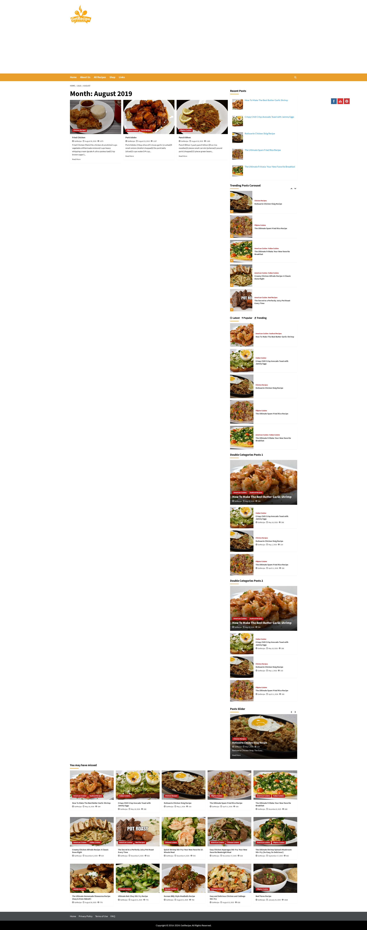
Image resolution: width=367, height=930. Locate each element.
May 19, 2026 (249, 501)
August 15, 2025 (228, 902)
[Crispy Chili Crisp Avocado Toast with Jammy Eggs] (242, 360)
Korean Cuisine (170, 889)
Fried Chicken (78, 137)
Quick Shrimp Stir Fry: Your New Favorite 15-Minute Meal (183, 851)
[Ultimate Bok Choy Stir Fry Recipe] (138, 878)
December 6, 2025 (91, 856)
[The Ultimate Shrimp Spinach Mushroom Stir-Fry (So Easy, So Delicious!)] (275, 831)
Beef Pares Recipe (263, 896)
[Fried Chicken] (95, 117)
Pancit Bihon (185, 137)
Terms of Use (101, 916)
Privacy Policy (85, 916)
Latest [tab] (236, 318)
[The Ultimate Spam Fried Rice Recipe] (241, 226)
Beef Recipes (272, 298)
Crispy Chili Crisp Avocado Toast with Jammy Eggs (272, 362)
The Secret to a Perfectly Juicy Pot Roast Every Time (272, 302)
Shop (112, 77)
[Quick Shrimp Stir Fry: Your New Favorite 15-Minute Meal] (183, 831)
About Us (85, 77)
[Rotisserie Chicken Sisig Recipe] (241, 202)
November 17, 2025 (230, 856)
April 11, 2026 (273, 568)
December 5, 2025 (137, 856)
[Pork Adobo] (148, 117)
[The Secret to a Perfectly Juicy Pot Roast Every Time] (241, 300)
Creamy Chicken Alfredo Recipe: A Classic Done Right (272, 277)
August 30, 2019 (90, 141)
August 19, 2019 (197, 141)
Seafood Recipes (275, 334)
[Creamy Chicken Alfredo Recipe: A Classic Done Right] (241, 276)
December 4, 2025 (183, 856)
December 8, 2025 (275, 809)
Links (122, 77)
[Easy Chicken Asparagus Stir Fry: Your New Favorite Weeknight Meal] (229, 831)
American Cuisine (260, 248)
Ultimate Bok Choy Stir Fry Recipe (133, 896)
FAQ (113, 916)
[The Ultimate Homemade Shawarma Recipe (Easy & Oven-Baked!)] (92, 878)
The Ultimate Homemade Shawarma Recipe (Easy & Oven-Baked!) (91, 897)
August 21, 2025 (136, 900)
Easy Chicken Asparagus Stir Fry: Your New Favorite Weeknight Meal (228, 851)
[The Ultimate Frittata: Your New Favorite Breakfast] (241, 251)
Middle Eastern (79, 889)
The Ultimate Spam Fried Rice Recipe (270, 228)
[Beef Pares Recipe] (275, 878)
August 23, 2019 (144, 141)
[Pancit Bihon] (202, 117)
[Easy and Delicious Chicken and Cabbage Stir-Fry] (229, 878)
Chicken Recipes (79, 130)
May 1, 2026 (273, 545)
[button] (295, 77)
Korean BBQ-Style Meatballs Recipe (179, 896)
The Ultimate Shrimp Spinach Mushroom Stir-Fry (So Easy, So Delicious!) (274, 851)
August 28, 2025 (90, 902)
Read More (76, 159)
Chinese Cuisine (171, 842)
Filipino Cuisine (132, 130)
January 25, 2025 (275, 900)
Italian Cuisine (273, 248)
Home (73, 77)
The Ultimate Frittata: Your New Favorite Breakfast (272, 253)
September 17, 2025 (276, 856)
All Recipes (100, 77)
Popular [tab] (247, 318)
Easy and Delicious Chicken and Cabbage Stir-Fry (227, 897)
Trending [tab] (261, 318)
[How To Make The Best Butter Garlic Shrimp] (242, 334)
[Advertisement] (183, 52)
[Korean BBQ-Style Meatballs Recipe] (183, 878)
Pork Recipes (146, 130)
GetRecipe (78, 141)
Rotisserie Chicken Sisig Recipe (268, 204)
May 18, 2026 (273, 522)
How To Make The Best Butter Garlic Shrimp (275, 336)
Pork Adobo (130, 137)
